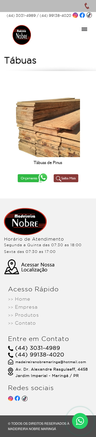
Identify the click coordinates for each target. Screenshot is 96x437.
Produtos (23, 314)
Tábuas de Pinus (48, 162)
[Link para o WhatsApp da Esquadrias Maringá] (80, 421)
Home (19, 298)
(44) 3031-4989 (21, 15)
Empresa (23, 306)
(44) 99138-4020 (55, 15)
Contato (22, 322)
